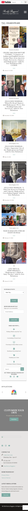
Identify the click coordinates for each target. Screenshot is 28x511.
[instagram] (14, 376)
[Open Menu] (25, 12)
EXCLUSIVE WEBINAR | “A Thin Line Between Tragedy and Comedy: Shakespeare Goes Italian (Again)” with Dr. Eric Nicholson (14, 191)
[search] (21, 2)
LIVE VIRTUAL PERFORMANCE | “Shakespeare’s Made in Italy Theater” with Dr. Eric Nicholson (14, 272)
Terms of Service (6, 478)
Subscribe (14, 320)
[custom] (10, 376)
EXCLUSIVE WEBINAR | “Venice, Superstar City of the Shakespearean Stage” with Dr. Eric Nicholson (14, 149)
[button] (2, 392)
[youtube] (17, 376)
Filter (14, 300)
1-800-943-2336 (8, 455)
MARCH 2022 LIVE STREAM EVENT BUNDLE (14, 232)
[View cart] (25, 2)
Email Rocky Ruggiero (9, 466)
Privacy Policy (5, 475)
